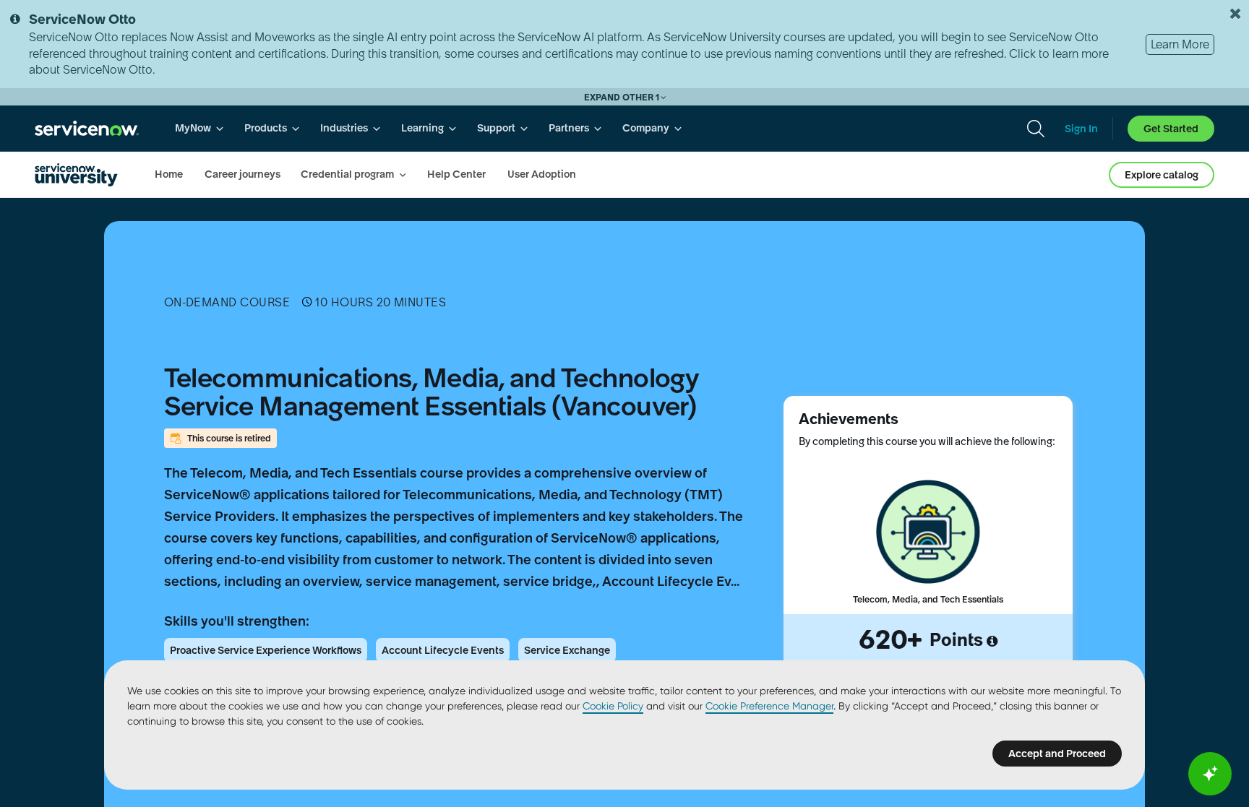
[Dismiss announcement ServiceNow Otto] (1235, 13)
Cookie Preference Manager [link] (769, 706)
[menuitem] (199, 128)
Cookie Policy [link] (613, 706)
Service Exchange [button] (567, 650)
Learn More (1180, 44)
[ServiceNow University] (76, 174)
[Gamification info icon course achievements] (992, 641)
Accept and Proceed (1057, 753)
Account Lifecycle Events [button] (443, 650)
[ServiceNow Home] (87, 128)
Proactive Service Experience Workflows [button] (265, 650)
